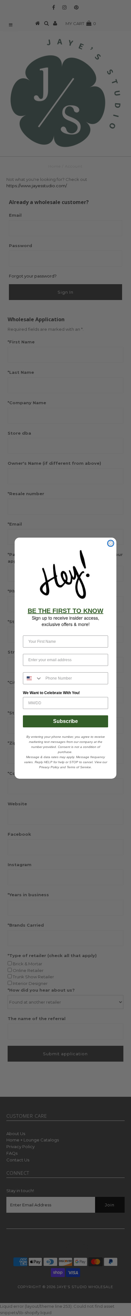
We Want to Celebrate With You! (51, 693)
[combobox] (32, 678)
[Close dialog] (110, 543)
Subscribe (65, 721)
